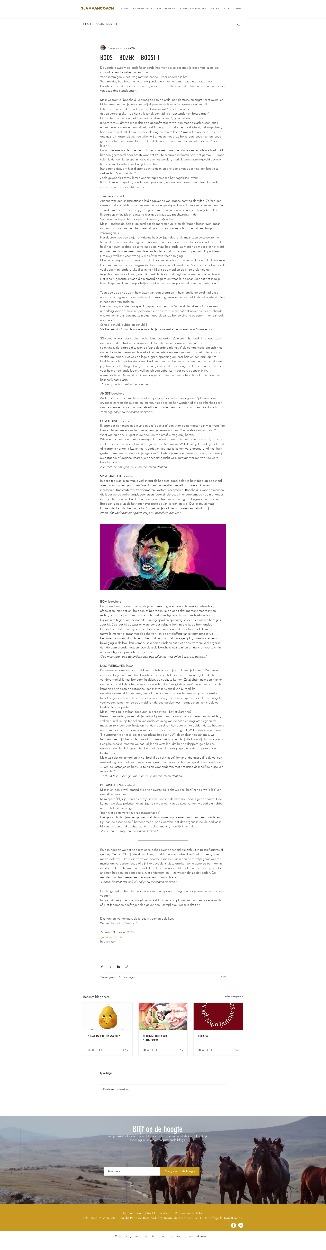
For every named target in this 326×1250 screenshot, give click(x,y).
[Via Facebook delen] (101, 966)
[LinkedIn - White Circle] (240, 1225)
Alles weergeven (234, 996)
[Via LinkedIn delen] (118, 966)
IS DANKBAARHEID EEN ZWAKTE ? (103, 1036)
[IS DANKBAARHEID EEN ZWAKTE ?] (107, 1016)
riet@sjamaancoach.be (186, 1213)
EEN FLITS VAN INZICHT (100, 24)
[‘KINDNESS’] (218, 1016)
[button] (238, 24)
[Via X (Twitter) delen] (110, 966)
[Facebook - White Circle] (233, 1225)
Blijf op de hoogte (158, 1129)
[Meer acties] (224, 48)
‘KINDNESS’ (203, 1036)
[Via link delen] (126, 966)
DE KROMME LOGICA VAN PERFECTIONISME (155, 1038)
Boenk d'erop (196, 1236)
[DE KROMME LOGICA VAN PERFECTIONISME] (163, 1016)
